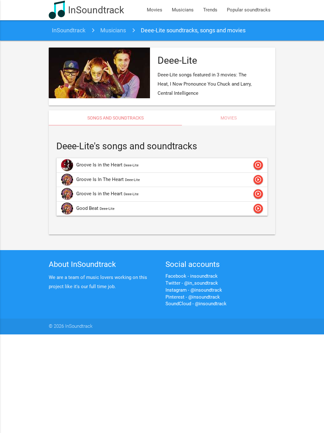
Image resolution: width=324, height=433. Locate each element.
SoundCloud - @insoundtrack (196, 304)
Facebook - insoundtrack (191, 276)
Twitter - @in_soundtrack (191, 283)
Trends (210, 10)
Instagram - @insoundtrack (193, 290)
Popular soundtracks (249, 10)
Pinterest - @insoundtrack (192, 297)
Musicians (183, 10)
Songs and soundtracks (115, 117)
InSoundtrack (96, 10)
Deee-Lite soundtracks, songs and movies (193, 30)
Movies (154, 10)
